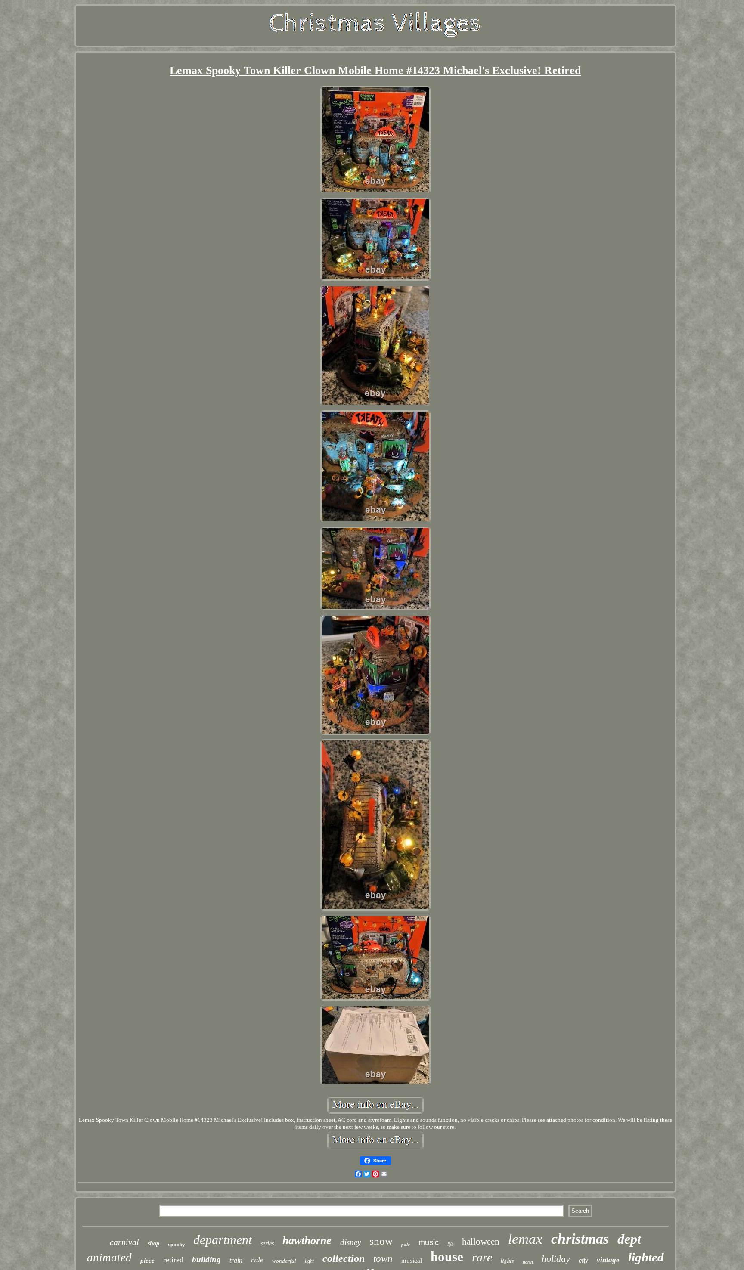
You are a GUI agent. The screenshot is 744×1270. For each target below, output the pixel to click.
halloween (480, 1241)
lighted (646, 1257)
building (206, 1259)
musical (411, 1260)
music (428, 1242)
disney (350, 1242)
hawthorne (307, 1240)
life (450, 1243)
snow (381, 1241)
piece (147, 1260)
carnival (124, 1242)
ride (257, 1260)
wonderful (284, 1261)
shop (153, 1243)
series (267, 1243)
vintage (608, 1260)
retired (173, 1259)
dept (629, 1239)
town (383, 1258)
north (528, 1262)
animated (109, 1257)
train (235, 1260)
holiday (556, 1258)
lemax (525, 1239)
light (309, 1261)
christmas (580, 1239)
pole (405, 1244)
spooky (176, 1244)
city (583, 1260)
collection (343, 1258)
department (222, 1240)
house (447, 1256)
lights (507, 1260)
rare (482, 1257)
